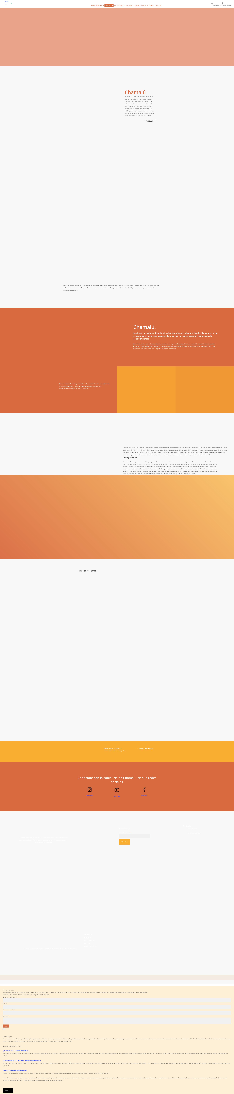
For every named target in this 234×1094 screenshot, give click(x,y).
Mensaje (6, 1016)
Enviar (6, 1026)
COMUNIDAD (88, 935)
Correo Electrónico (125, 833)
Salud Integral (118, 5)
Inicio (93, 5)
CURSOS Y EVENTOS (90, 946)
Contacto (158, 5)
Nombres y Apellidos (10, 997)
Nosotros (99, 5)
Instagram (89, 795)
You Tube (117, 796)
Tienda (151, 5)
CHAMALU (87, 938)
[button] (116, 682)
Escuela (129, 5)
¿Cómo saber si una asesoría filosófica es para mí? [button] (22, 1060)
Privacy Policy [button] (209, 986)
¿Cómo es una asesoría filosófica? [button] (15, 1051)
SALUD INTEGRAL (89, 940)
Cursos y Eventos (140, 5)
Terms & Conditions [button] (196, 986)
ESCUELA (87, 943)
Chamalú (108, 5)
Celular (5, 1003)
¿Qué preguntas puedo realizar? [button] (15, 1070)
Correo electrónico (9, 1010)
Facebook (144, 795)
